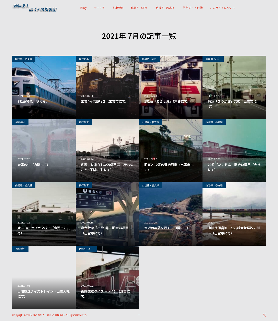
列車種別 (118, 8)
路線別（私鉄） (166, 8)
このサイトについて (222, 8)
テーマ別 (99, 8)
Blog (83, 8)
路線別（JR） (140, 8)
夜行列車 (84, 58)
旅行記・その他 (193, 8)
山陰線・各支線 (23, 58)
